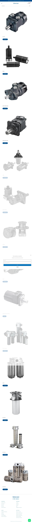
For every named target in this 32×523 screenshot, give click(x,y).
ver (4, 316)
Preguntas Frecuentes (19, 507)
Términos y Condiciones (19, 515)
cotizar (5, 39)
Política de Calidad (18, 516)
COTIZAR (5, 385)
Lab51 (21, 521)
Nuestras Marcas (3, 507)
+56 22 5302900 (3, 515)
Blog (16, 506)
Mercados (2, 506)
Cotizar (5, 108)
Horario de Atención (3, 516)
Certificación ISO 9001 (19, 517)
